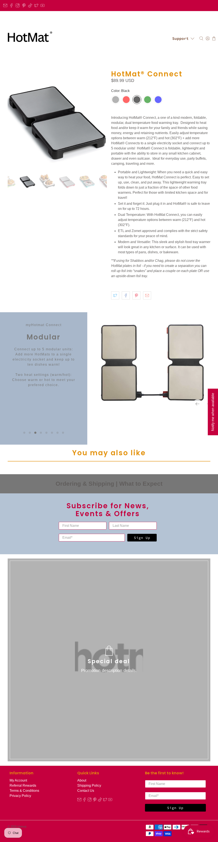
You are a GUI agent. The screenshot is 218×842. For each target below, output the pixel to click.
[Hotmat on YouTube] (42, 5)
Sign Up (142, 538)
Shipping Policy (89, 785)
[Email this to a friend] (147, 295)
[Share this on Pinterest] (136, 295)
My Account (18, 780)
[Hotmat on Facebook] (11, 5)
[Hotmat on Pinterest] (24, 5)
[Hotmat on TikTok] (30, 5)
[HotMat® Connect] (57, 119)
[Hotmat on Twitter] (36, 5)
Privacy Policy (20, 796)
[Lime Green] (147, 99)
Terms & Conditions (24, 790)
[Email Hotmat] (5, 5)
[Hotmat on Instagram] (18, 5)
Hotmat (21, 826)
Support (180, 38)
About (81, 780)
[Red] (126, 99)
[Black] (136, 99)
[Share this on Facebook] (126, 295)
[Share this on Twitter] (115, 295)
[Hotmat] (29, 38)
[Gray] (115, 99)
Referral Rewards (23, 785)
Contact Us (85, 790)
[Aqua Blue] (158, 99)
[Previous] (197, 404)
